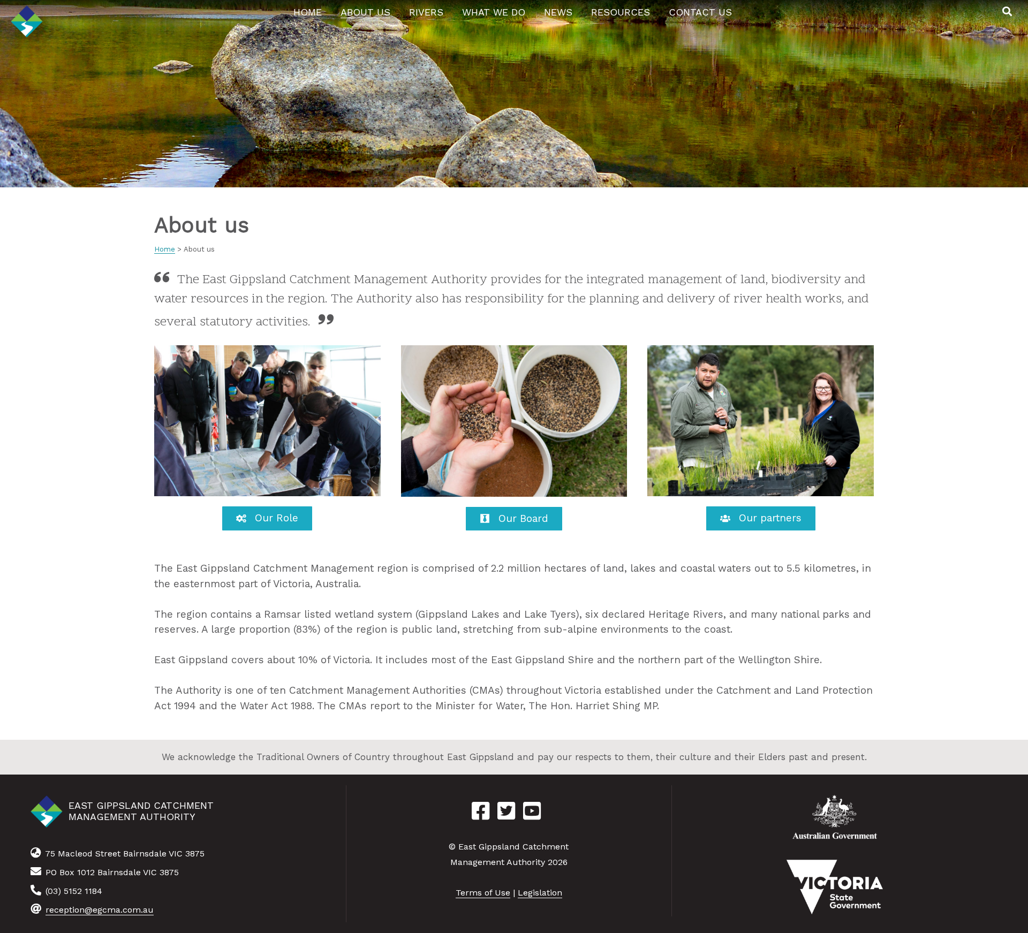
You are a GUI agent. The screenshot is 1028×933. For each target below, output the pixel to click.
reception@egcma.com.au (100, 910)
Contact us (700, 12)
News (558, 12)
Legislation (540, 893)
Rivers (426, 12)
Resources (620, 12)
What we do (493, 12)
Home (307, 12)
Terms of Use (483, 893)
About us (365, 12)
